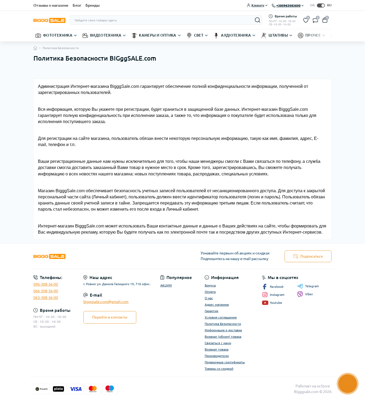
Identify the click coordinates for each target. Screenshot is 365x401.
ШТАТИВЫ (278, 35)
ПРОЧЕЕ (313, 35)
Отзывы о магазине (50, 5)
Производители (217, 355)
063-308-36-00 (45, 298)
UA (312, 5)
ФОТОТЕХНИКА (57, 35)
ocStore (323, 386)
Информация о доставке (223, 330)
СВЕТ (198, 35)
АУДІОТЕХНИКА (236, 35)
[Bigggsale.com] (106, 256)
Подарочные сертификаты (225, 362)
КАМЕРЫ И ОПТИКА (157, 35)
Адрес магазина (217, 304)
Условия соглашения (221, 317)
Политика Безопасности (223, 323)
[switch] (321, 5)
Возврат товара (216, 349)
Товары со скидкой (219, 368)
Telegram (312, 286)
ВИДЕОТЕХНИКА (105, 35)
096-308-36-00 (45, 284)
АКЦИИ (166, 285)
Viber (309, 294)
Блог (77, 5)
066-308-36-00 (45, 291)
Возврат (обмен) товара (223, 336)
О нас (209, 298)
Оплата (210, 291)
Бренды (93, 5)
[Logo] (49, 20)
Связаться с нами (218, 343)
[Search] (257, 20)
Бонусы (210, 285)
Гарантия (211, 311)
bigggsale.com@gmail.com (106, 302)
